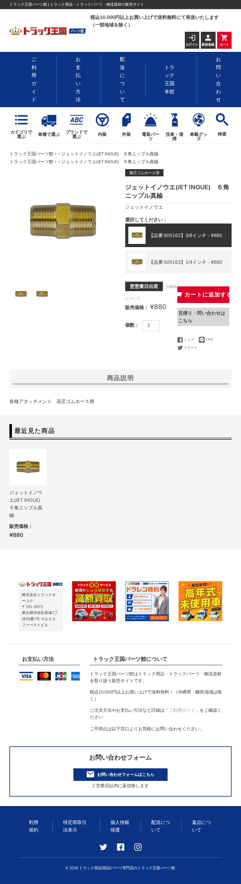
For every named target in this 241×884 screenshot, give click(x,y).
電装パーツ (150, 136)
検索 (222, 134)
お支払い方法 (78, 79)
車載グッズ (198, 136)
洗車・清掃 (174, 136)
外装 (126, 134)
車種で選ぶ (49, 134)
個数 (130, 325)
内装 (102, 134)
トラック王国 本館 (169, 79)
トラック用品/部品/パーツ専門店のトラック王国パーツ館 (127, 867)
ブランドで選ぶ (77, 134)
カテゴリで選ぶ (21, 134)
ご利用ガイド (33, 79)
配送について (122, 79)
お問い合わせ (218, 79)
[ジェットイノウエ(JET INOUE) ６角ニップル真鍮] (27, 467)
